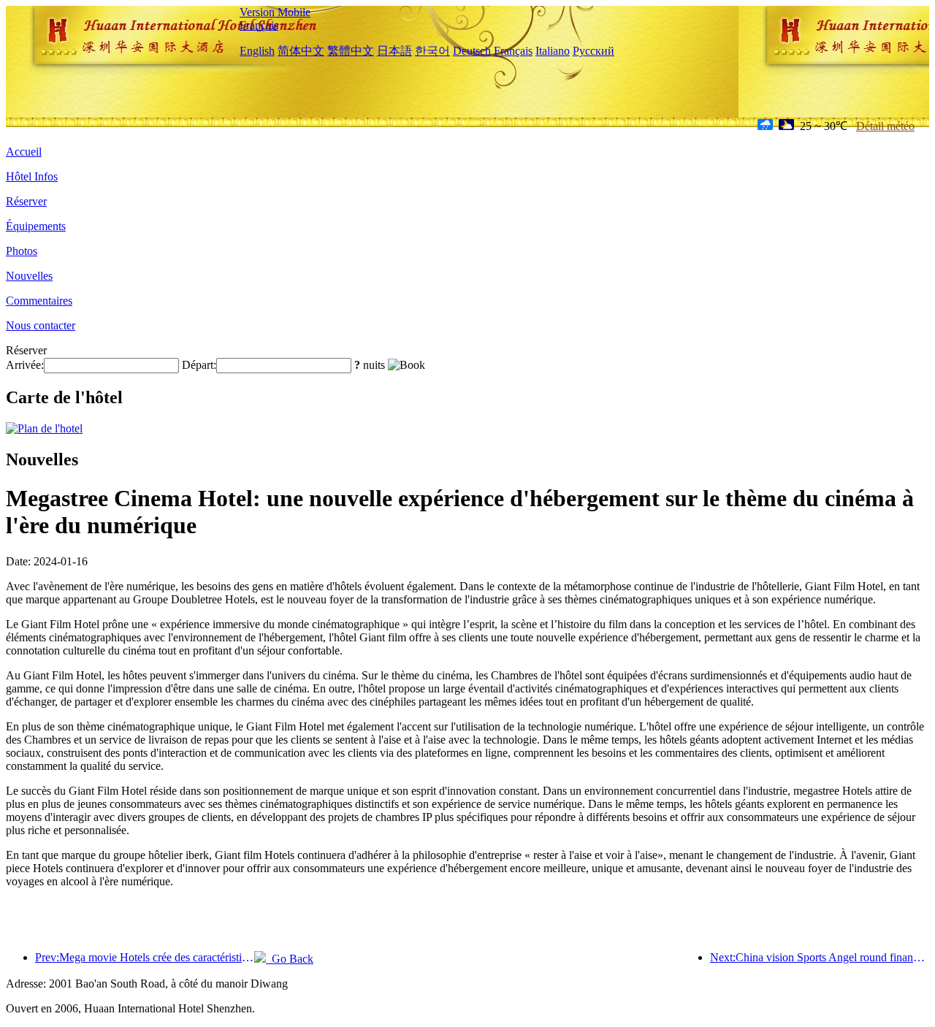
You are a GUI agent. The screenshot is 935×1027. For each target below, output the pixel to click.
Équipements (36, 226)
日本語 (394, 51)
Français (259, 25)
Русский (593, 51)
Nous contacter (40, 325)
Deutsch (472, 51)
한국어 (432, 51)
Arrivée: (25, 365)
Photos (21, 251)
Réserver (26, 201)
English (257, 51)
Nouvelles (29, 276)
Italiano (552, 51)
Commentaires (39, 300)
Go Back (289, 958)
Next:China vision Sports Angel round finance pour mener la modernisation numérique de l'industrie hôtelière (819, 957)
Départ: (199, 365)
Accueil (24, 151)
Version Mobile (275, 12)
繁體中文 (350, 51)
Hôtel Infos (32, 176)
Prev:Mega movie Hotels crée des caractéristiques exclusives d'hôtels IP (144, 957)
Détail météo (885, 126)
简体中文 (301, 51)
